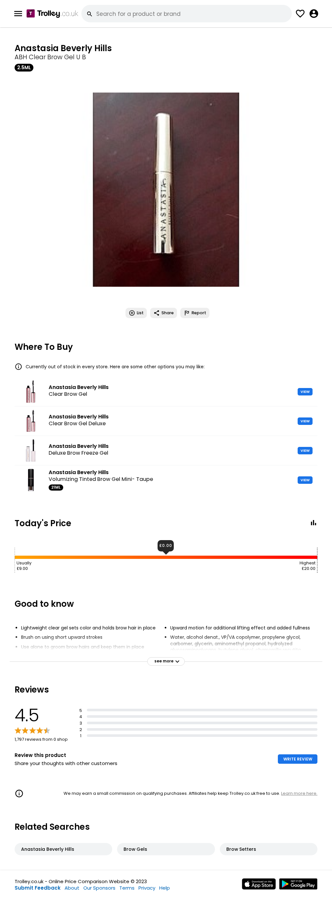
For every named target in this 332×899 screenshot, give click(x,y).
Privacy (146, 887)
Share (167, 313)
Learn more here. (299, 793)
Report (199, 313)
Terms (127, 887)
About (72, 887)
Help (164, 887)
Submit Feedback (38, 887)
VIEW (305, 391)
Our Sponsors (99, 887)
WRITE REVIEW (297, 759)
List (140, 313)
